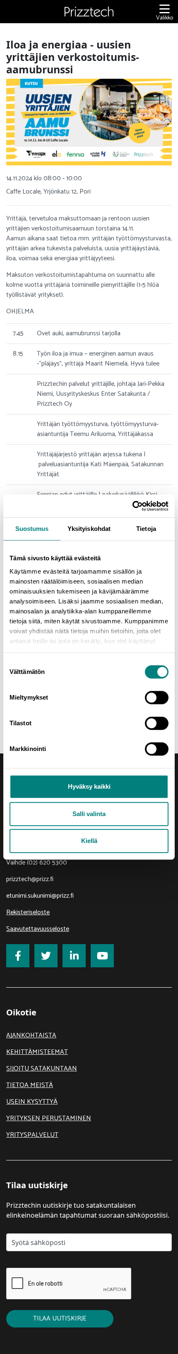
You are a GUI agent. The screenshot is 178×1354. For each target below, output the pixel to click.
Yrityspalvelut (32, 1135)
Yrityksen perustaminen (48, 1118)
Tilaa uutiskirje (60, 1318)
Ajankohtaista (31, 1035)
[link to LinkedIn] (74, 955)
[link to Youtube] (102, 955)
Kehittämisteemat (37, 1052)
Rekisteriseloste (28, 912)
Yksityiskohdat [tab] (89, 528)
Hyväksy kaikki (89, 786)
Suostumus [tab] (32, 528)
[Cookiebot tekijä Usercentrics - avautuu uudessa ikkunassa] (132, 506)
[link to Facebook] (17, 955)
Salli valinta (89, 813)
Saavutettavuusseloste (37, 929)
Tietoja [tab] (146, 528)
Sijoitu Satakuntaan (41, 1068)
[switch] (156, 697)
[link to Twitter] (46, 955)
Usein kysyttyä (32, 1101)
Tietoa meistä (29, 1085)
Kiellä (89, 840)
